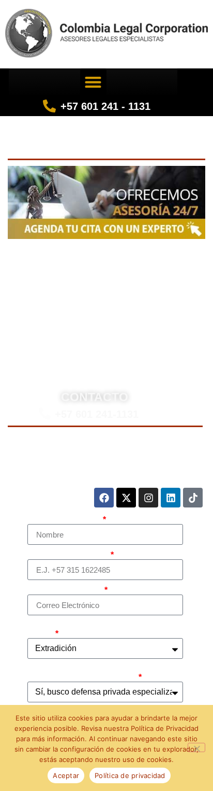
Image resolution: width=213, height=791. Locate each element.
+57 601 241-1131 (97, 414)
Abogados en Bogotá (132, 255)
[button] (93, 81)
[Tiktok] (193, 497)
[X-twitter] (126, 497)
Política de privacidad (130, 775)
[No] (196, 747)
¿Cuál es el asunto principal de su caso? (93, 630)
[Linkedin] (170, 497)
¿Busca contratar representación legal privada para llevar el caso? (102, 673)
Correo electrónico (65, 590)
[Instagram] (148, 497)
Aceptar (66, 775)
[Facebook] (104, 497)
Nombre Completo (64, 520)
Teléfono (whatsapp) (68, 555)
